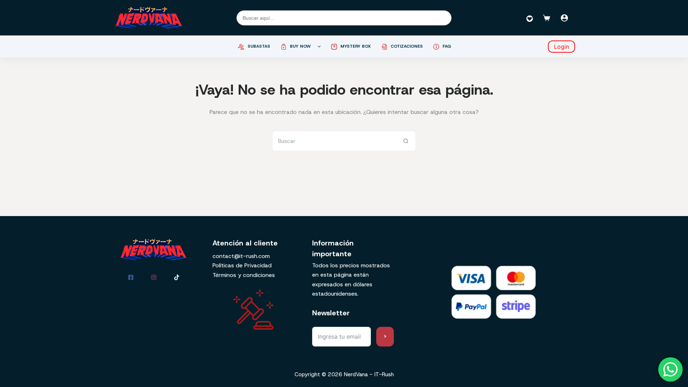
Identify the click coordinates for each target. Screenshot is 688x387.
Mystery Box (355, 46)
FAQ (447, 46)
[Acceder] (564, 18)
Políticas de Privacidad (242, 265)
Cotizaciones (407, 46)
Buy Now (300, 46)
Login (561, 46)
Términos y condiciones (243, 275)
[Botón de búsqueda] (405, 141)
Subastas (259, 46)
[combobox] (334, 141)
